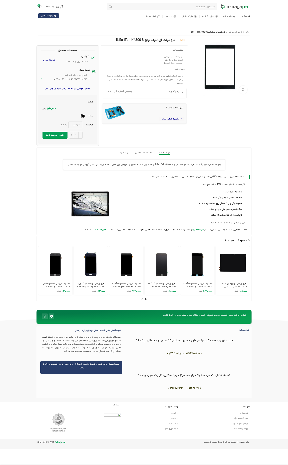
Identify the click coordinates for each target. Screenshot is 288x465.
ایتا (114, 91)
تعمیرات (103, 229)
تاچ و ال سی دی (235, 32)
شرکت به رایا (198, 229)
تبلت (97, 229)
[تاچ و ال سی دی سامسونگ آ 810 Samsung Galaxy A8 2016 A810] (162, 263)
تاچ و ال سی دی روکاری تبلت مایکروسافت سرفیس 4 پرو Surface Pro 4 (234, 286)
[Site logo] (235, 6)
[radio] (83, 116)
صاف (62, 124)
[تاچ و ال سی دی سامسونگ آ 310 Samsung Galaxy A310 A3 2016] (197, 263)
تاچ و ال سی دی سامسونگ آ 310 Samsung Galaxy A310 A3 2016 (197, 286)
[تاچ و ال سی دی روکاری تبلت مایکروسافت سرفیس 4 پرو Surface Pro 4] (233, 263)
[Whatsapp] (45, 316)
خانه (247, 32)
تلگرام (120, 91)
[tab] (164, 152)
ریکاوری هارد (170, 428)
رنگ (91, 115)
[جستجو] (110, 7)
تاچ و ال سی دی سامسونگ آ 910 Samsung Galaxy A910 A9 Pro (126, 285)
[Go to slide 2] (142, 299)
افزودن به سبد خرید (55, 135)
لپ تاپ (172, 423)
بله (109, 91)
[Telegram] (51, 316)
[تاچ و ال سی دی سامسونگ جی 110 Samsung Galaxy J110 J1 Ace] (91, 263)
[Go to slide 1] (145, 299)
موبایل (173, 418)
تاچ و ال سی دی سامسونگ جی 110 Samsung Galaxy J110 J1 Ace (91, 286)
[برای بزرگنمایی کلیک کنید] (243, 90)
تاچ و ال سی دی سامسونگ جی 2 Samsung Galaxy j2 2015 (55, 285)
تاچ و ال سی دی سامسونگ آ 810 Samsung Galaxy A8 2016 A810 (162, 286)
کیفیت (90, 124)
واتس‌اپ (128, 91)
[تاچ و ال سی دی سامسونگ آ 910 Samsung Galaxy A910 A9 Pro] (126, 263)
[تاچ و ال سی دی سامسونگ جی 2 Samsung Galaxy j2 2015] (55, 263)
